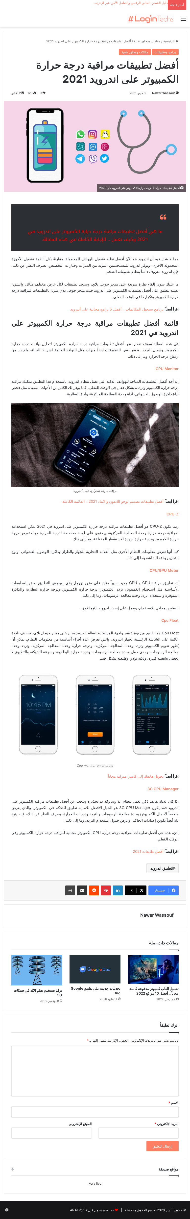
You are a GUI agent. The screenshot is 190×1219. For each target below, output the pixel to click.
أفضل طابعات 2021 (148, 851)
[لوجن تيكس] (150, 19)
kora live (95, 1183)
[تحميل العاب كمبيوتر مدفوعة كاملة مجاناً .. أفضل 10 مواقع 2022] (153, 969)
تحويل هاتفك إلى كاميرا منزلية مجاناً (136, 776)
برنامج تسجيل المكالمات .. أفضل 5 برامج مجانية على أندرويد (117, 309)
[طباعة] (70, 890)
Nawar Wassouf (163, 93)
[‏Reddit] (94, 890)
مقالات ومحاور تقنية (147, 41)
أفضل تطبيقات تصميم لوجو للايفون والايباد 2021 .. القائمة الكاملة (113, 501)
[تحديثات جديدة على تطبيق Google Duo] (95, 969)
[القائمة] (183, 20)
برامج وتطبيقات (165, 52)
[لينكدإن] (118, 890)
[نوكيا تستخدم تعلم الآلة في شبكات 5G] (36, 970)
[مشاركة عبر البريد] (82, 890)
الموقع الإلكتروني (80, 1124)
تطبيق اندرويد (161, 868)
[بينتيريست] (106, 890)
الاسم (173, 1103)
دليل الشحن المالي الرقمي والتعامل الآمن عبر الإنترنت (131, 3)
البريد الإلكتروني (167, 1124)
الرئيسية (169, 41)
